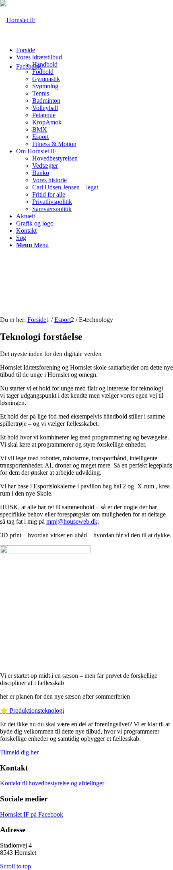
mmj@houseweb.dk (71, 521)
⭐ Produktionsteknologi (32, 710)
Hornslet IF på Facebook (31, 814)
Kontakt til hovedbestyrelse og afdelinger (52, 783)
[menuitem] (94, 50)
